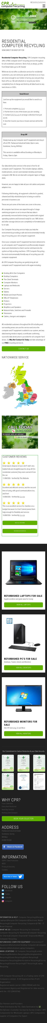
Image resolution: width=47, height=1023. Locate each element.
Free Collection (7, 803)
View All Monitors (23, 733)
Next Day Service (8, 810)
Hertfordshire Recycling (29, 960)
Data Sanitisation (29, 1007)
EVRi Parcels (15, 115)
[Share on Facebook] (13, 849)
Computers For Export (18, 1016)
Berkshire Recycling (18, 954)
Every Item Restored (9, 806)
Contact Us (23, 349)
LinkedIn (8, 897)
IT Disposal (31, 936)
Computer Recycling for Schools (24, 930)
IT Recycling (31, 963)
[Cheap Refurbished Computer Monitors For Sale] (23, 698)
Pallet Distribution (7, 1007)
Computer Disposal (18, 936)
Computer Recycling (27, 917)
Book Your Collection (23, 818)
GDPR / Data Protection (10, 860)
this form (22, 109)
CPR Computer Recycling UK (11, 976)
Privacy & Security (8, 867)
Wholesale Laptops (21, 1013)
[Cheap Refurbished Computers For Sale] (23, 635)
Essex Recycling (16, 957)
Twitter (7, 894)
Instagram (8, 901)
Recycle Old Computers (17, 920)
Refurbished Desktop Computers (23, 945)
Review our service (20, 531)
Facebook (8, 891)
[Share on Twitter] (13, 879)
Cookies (5, 870)
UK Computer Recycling (25, 951)
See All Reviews (20, 523)
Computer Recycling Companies (23, 923)
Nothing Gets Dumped (9, 813)
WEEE (4, 863)
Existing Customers (39, 2)
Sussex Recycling (17, 963)
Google (22, 497)
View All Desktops (23, 668)
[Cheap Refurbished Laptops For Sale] (23, 572)
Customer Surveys (18, 1010)
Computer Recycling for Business (14, 933)
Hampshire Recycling (8, 960)
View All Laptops (23, 605)
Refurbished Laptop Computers (21, 948)
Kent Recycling (31, 957)
